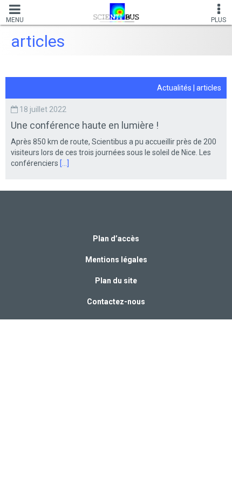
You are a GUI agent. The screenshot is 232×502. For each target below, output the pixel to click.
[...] (64, 163)
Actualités (174, 87)
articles (208, 87)
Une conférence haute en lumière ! (86, 125)
